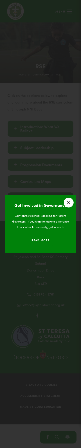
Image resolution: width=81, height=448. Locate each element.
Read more (41, 240)
